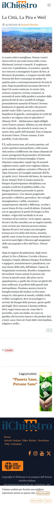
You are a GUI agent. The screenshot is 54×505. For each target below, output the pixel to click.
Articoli (8, 440)
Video (25, 440)
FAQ (7, 444)
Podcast (17, 440)
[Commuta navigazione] (49, 5)
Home (7, 437)
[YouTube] (41, 453)
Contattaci (16, 444)
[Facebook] (30, 453)
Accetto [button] (47, 501)
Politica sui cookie (43, 493)
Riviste (32, 440)
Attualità (8, 350)
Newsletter (43, 440)
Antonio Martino (29, 24)
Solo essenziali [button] (36, 501)
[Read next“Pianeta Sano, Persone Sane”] (46, 391)
